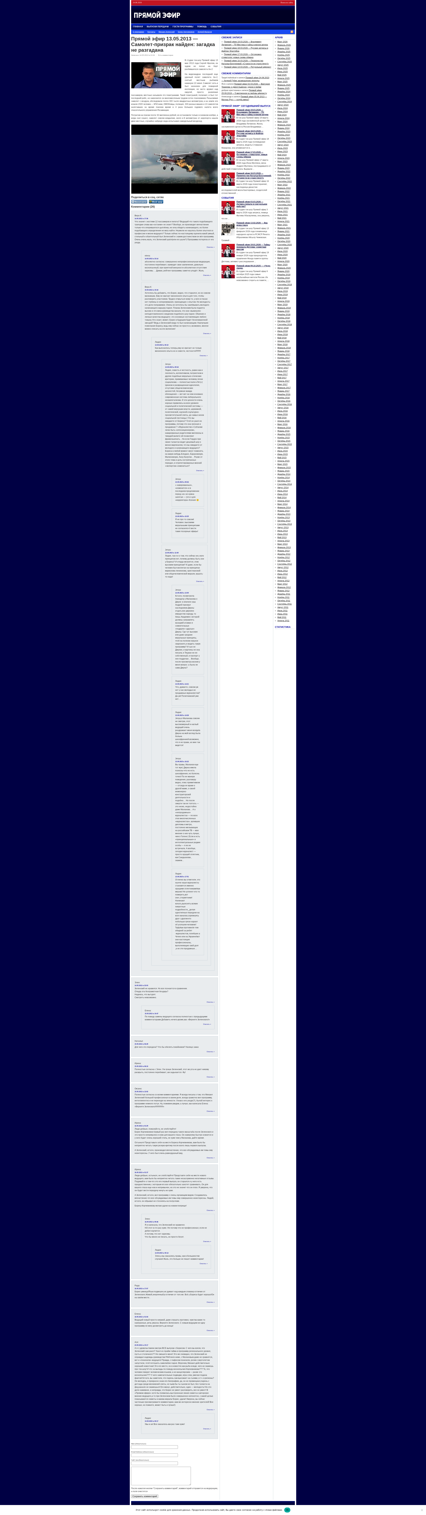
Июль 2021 (282, 211)
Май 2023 (282, 155)
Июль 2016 (282, 411)
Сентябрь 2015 (284, 444)
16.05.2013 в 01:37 (141, 1172)
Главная (138, 26)
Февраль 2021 (284, 228)
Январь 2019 (283, 311)
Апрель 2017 (283, 381)
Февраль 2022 (284, 188)
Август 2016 (283, 408)
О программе (138, 32)
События (216, 26)
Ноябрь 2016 (283, 398)
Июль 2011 (282, 611)
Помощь (202, 26)
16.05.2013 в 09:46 (151, 1222)
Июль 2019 (282, 291)
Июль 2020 (282, 251)
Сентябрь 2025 (284, 62)
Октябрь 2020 (283, 241)
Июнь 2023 (282, 151)
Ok (287, 1510)
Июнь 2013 (282, 534)
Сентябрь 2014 (284, 484)
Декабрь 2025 (283, 52)
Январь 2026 (283, 48)
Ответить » (210, 247)
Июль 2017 (282, 371)
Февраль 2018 (284, 348)
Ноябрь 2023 (283, 135)
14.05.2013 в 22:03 (141, 985)
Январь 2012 (283, 591)
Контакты (151, 32)
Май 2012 (282, 577)
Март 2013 (282, 544)
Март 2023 (282, 161)
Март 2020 (282, 265)
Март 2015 (282, 464)
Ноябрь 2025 (283, 55)
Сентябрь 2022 (284, 181)
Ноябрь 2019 (283, 278)
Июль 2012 (282, 571)
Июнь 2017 (282, 374)
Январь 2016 (283, 431)
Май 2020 (282, 258)
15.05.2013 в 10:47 (151, 1013)
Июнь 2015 (282, 454)
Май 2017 (282, 378)
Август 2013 (283, 527)
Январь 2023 (283, 168)
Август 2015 (283, 447)
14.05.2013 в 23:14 (151, 259)
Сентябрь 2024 (284, 101)
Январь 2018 (283, 351)
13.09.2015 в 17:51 (182, 877)
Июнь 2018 (282, 334)
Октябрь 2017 (283, 361)
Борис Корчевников (186, 32)
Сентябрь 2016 (284, 404)
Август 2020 (283, 248)
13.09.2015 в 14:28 (182, 715)
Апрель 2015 (283, 461)
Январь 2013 (283, 551)
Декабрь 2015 (283, 434)
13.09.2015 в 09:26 (182, 482)
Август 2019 (283, 288)
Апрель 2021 (283, 221)
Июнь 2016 (282, 414)
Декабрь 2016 (283, 394)
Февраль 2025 (284, 85)
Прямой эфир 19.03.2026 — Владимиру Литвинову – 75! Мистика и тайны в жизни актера (252, 112)
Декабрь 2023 (283, 131)
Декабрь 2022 (283, 171)
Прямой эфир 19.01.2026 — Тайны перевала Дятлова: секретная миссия (253, 247)
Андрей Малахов (205, 32)
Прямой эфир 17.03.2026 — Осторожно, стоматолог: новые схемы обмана (251, 154)
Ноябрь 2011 (283, 597)
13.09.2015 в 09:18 (172, 367)
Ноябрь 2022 (283, 175)
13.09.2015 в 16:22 (182, 761)
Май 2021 (282, 218)
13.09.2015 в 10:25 (182, 516)
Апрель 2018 (283, 341)
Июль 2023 (282, 148)
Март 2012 (282, 584)
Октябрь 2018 (283, 321)
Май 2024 (282, 115)
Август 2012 (283, 567)
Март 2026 (282, 42)
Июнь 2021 (282, 215)
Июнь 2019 (282, 294)
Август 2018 (283, 328)
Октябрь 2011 (283, 601)
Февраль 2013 (284, 547)
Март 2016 (282, 424)
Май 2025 (282, 75)
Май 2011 (281, 617)
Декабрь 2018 (283, 314)
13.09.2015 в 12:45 (172, 553)
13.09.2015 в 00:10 (161, 345)
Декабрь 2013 (283, 514)
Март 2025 (282, 82)
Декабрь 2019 (283, 274)
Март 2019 (282, 304)
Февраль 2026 (284, 45)
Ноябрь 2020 (283, 238)
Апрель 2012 (283, 581)
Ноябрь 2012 (283, 557)
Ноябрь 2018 (283, 318)
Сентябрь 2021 (284, 205)
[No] (422, 1510)
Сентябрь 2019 (284, 284)
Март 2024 (282, 121)
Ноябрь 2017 (283, 358)
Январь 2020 (283, 271)
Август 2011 (282, 607)
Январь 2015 (283, 471)
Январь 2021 (283, 231)
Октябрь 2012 (283, 561)
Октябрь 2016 (283, 401)
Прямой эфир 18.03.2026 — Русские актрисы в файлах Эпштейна (249, 133)
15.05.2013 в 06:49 (141, 1044)
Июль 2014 (282, 491)
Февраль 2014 (284, 507)
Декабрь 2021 (283, 195)
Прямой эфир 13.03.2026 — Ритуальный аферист (247, 67)
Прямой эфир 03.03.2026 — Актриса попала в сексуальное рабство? (251, 204)
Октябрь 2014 (283, 481)
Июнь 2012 (282, 574)
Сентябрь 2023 (284, 141)
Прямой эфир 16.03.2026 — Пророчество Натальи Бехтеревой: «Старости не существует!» (253, 175)
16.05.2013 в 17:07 (141, 1288)
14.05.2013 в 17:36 (141, 218)
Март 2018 (282, 344)
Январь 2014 (283, 511)
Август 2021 (283, 208)
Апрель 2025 (283, 78)
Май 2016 (282, 418)
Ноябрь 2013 (283, 517)
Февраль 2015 (284, 467)
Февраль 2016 (284, 428)
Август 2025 (283, 65)
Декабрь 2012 (283, 554)
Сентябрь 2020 (284, 245)
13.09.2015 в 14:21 (182, 684)
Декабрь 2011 (283, 594)
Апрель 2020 (283, 261)
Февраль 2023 (284, 165)
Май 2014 (282, 497)
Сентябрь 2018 (284, 324)
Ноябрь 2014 (283, 477)
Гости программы (183, 26)
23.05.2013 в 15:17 (141, 1345)
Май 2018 (282, 338)
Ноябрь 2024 (283, 95)
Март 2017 (282, 384)
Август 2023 (283, 145)
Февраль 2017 (284, 388)
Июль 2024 (282, 108)
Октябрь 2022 (283, 178)
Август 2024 (283, 105)
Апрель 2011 (283, 621)
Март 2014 (282, 504)
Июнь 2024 (282, 111)
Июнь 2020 (282, 255)
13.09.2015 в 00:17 (151, 1421)
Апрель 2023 (283, 158)
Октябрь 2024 (283, 98)
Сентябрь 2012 (284, 564)
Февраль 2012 (284, 587)
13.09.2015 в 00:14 (161, 1253)
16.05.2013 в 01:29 (141, 1126)
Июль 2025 (282, 68)
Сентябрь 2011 (284, 604)
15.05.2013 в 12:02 (141, 1091)
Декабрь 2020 (283, 235)
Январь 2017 (283, 391)
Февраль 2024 (284, 125)
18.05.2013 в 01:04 (141, 1317)
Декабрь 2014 (283, 474)
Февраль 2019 (284, 308)
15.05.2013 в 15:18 (151, 290)
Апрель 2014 (283, 501)
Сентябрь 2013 (284, 524)
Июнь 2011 (282, 614)
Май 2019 (282, 298)
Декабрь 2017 (283, 354)
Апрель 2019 (283, 301)
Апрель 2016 (283, 421)
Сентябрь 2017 (284, 364)
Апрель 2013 (283, 541)
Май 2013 (282, 537)
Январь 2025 (283, 88)
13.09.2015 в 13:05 (182, 593)
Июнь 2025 (282, 72)
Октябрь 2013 (283, 521)
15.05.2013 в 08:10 (141, 1066)
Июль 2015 (282, 451)
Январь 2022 (283, 191)
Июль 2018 (282, 331)
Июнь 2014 (282, 494)
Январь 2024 (283, 128)
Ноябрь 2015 (283, 438)
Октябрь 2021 (283, 201)
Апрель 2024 (283, 118)
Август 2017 (283, 368)
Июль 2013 (282, 531)
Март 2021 (282, 225)
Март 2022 (282, 185)
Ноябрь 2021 (283, 198)
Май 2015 (282, 457)
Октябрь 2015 (283, 441)
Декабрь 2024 (283, 91)
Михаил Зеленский (167, 32)
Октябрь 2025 (283, 58)
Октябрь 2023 (283, 138)
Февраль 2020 (284, 268)
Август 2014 (283, 487)
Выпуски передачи (158, 26)
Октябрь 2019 (283, 281)
